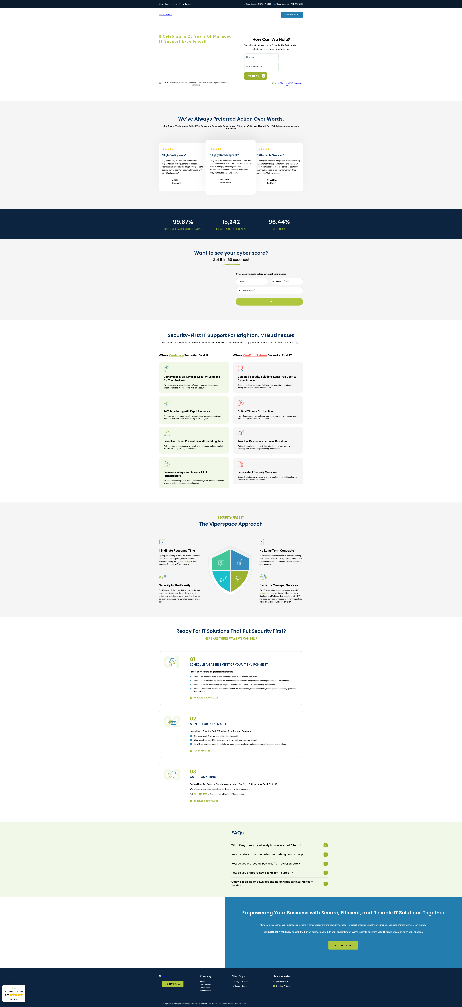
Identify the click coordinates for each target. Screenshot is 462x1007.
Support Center (240, 986)
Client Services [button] (186, 4)
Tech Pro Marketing (215, 1003)
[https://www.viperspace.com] (165, 14)
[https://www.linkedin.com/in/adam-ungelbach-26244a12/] (287, 84)
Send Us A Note (283, 986)
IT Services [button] (229, 14)
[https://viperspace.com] (164, 976)
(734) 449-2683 (241, 981)
